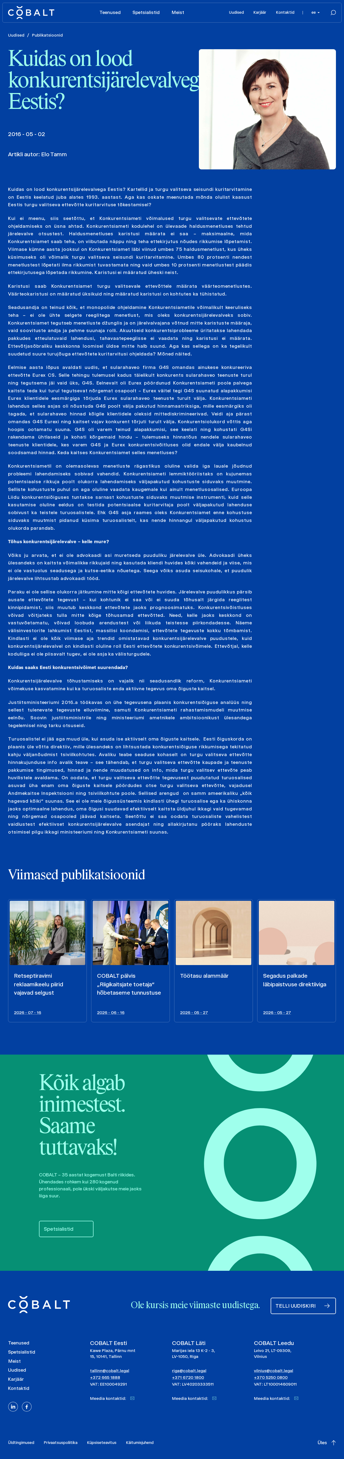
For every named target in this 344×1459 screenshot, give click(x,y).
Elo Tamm (54, 154)
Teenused (110, 12)
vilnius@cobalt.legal (273, 1370)
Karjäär (259, 12)
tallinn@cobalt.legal (109, 1370)
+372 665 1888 (105, 1377)
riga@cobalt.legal (189, 1370)
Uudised (236, 12)
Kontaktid (285, 12)
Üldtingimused (21, 1442)
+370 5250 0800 (271, 1377)
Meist (177, 12)
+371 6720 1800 (188, 1377)
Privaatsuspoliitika (60, 1442)
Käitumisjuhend (139, 1442)
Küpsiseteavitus (101, 1442)
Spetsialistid (146, 12)
